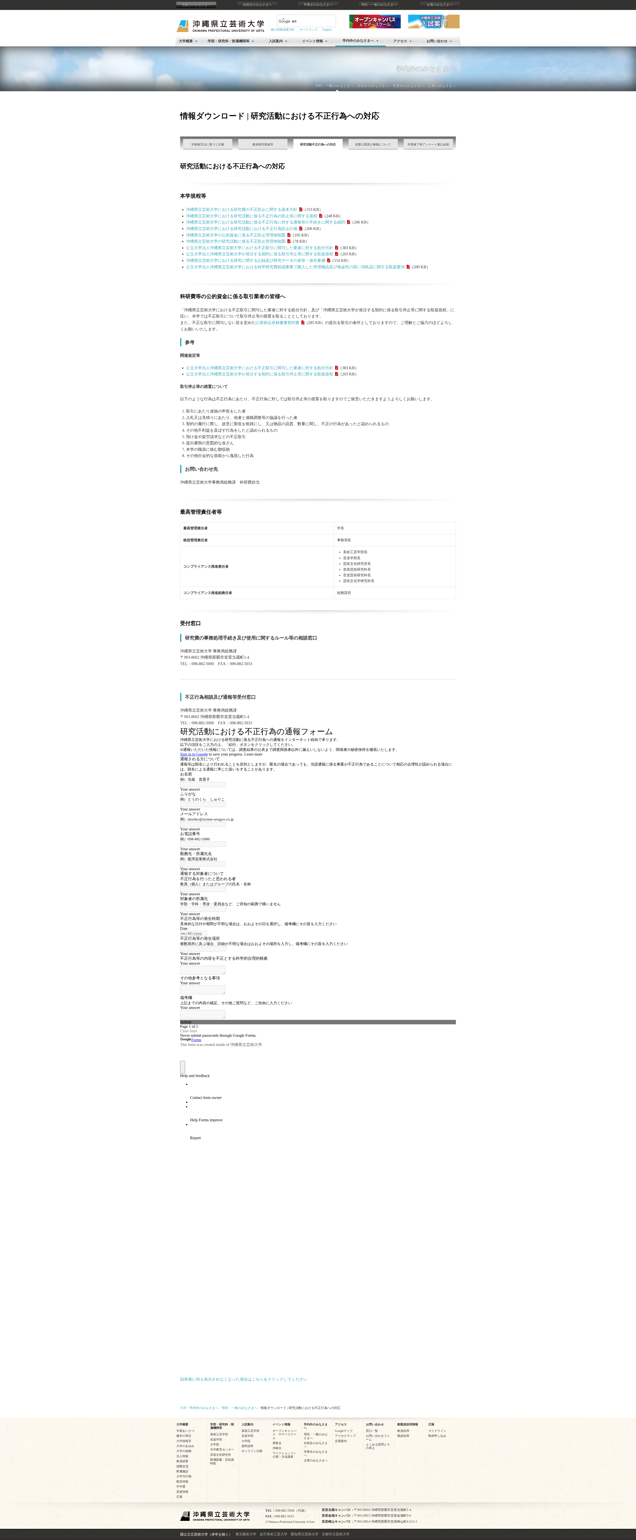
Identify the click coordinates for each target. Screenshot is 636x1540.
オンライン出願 (251, 1451)
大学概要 (186, 41)
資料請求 (247, 1446)
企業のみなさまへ (440, 4)
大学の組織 (183, 1451)
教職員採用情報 (407, 1424)
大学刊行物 (183, 1476)
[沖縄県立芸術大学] (220, 22)
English (326, 29)
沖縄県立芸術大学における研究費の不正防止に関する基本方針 (241, 209)
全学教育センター (222, 1449)
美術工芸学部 (219, 1434)
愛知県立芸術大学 (304, 1534)
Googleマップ (344, 1431)
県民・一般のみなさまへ (379, 4)
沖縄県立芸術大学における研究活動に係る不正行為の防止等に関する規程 (251, 216)
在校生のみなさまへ (257, 4)
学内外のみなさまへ (358, 41)
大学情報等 (183, 1441)
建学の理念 (183, 1436)
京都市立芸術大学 (336, 1534)
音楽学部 (216, 1439)
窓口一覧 (372, 1431)
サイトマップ (309, 29)
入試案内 (276, 41)
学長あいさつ (185, 1431)
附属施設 (182, 1471)
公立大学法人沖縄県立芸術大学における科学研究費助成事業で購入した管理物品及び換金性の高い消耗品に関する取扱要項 (295, 267)
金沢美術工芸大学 (273, 1534)
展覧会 (277, 1443)
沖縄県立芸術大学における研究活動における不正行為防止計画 (241, 228)
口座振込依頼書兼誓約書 (277, 322)
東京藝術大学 (246, 1534)
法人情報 (182, 1456)
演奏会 (277, 1448)
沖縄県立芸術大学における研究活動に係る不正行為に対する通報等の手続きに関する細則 (265, 222)
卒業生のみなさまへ (318, 4)
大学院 (214, 1444)
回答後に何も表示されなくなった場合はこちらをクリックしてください (243, 1379)
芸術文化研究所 (220, 1454)
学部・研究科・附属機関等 (228, 41)
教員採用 (403, 1431)
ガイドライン (437, 1431)
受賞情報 (182, 1492)
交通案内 (341, 1441)
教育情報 (182, 1481)
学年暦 (180, 1486)
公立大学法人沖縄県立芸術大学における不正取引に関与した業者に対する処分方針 (259, 248)
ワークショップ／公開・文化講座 (284, 1454)
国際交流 (182, 1466)
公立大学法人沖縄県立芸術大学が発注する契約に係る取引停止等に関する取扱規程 (259, 254)
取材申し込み (437, 1436)
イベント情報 (312, 41)
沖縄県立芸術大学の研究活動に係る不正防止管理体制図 (235, 241)
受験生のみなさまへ (196, 4)
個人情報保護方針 (283, 29)
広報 (179, 1496)
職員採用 (403, 1436)
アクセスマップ (345, 1436)
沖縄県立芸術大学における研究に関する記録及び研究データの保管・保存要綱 (255, 260)
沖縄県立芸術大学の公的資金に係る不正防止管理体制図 (235, 235)
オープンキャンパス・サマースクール (284, 1434)
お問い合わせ (437, 41)
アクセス (400, 41)
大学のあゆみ (185, 1446)
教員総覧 (182, 1461)
